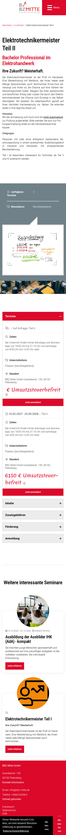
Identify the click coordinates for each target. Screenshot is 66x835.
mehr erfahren (15, 666)
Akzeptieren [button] (59, 825)
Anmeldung (12, 538)
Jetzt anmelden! (33, 402)
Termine (10, 316)
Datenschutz (9, 810)
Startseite (7, 25)
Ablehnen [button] (47, 825)
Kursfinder (19, 25)
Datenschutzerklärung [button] (16, 831)
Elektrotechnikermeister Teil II (40, 25)
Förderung (11, 526)
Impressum (8, 806)
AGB (4, 813)
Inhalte (9, 503)
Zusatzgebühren (15, 515)
